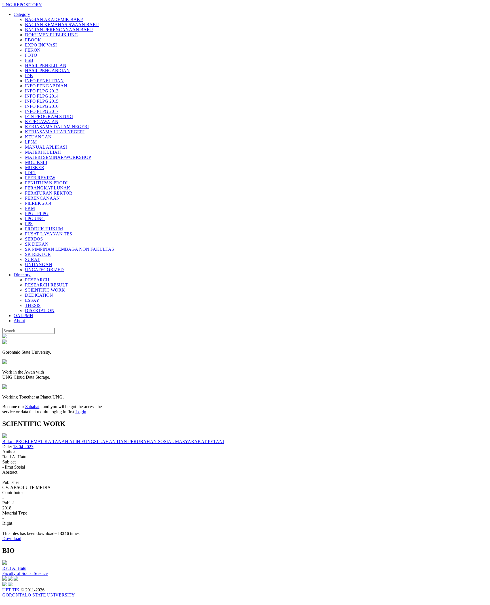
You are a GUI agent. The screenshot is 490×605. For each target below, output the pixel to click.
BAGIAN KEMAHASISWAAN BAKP (62, 24)
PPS (29, 223)
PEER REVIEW (40, 177)
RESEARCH (37, 279)
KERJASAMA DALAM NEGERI (57, 126)
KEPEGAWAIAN (41, 121)
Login (80, 411)
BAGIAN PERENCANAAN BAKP (59, 29)
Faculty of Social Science (25, 573)
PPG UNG (35, 218)
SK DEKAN (36, 244)
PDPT (30, 172)
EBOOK (33, 39)
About (19, 320)
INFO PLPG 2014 (41, 96)
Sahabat (32, 406)
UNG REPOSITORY (22, 4)
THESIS (33, 305)
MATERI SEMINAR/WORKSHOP (58, 157)
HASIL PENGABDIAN (47, 70)
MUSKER (34, 167)
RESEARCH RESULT (46, 285)
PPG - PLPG (36, 213)
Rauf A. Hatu (14, 568)
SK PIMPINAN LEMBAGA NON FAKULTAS (69, 249)
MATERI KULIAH (43, 152)
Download (11, 538)
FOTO (31, 55)
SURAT (32, 259)
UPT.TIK (11, 589)
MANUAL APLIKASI (46, 147)
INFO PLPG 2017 (41, 111)
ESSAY (32, 300)
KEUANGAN (38, 136)
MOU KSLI (36, 162)
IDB (29, 75)
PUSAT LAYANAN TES (48, 233)
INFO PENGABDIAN (46, 85)
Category (22, 14)
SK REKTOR (38, 254)
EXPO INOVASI (41, 45)
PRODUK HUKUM (44, 228)
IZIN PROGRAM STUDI (49, 116)
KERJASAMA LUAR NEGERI (55, 131)
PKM (30, 208)
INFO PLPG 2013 (41, 90)
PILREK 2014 (38, 203)
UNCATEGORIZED (44, 269)
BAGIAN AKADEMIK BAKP (54, 19)
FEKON (33, 50)
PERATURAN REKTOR (48, 193)
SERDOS (34, 239)
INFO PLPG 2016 (41, 106)
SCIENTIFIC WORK (45, 290)
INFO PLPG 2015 (41, 101)
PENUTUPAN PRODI (46, 182)
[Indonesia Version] (4, 336)
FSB (29, 60)
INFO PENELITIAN (44, 80)
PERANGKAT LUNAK (47, 187)
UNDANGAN (38, 264)
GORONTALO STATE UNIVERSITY (38, 595)
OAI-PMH (23, 315)
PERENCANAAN (42, 198)
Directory (22, 274)
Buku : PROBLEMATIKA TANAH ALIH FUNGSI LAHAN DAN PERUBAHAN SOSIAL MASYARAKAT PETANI (113, 441)
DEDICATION (39, 295)
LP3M (31, 142)
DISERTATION (39, 310)
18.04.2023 (23, 446)
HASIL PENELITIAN (45, 65)
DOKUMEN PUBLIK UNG (51, 34)
